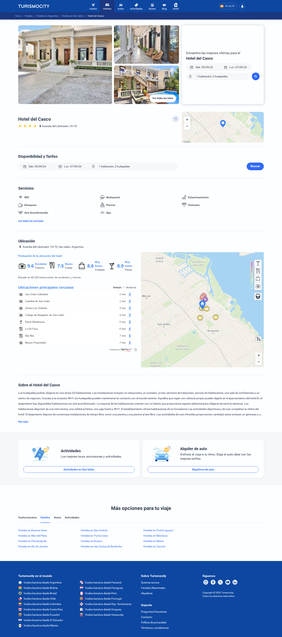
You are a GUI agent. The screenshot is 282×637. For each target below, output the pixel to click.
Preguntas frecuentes (154, 611)
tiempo (117, 287)
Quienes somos (150, 582)
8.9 (120, 266)
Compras (100, 269)
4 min (123, 315)
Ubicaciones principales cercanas (46, 287)
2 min (123, 308)
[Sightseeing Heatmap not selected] (258, 286)
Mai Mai (29, 335)
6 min (123, 328)
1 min (123, 294)
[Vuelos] (33, 6)
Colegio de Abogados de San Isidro (44, 315)
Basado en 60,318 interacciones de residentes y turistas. (50, 277)
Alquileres (147, 593)
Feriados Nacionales (153, 587)
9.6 (30, 266)
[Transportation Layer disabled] (258, 296)
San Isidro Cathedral (36, 294)
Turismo (39, 267)
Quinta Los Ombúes (36, 308)
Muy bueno (98, 264)
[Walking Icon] (130, 294)
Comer (68, 267)
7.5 (60, 266)
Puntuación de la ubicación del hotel (40, 255)
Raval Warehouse (35, 322)
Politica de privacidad (153, 622)
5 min (123, 322)
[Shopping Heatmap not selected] (258, 279)
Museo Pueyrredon (35, 342)
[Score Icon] (22, 266)
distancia (131, 287)
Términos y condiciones (155, 627)
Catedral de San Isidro (37, 301)
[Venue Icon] (21, 294)
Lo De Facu (31, 328)
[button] (242, 6)
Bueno (69, 264)
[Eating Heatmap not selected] (258, 271)
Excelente (41, 264)
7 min (123, 335)
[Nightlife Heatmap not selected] (258, 263)
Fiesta (128, 269)
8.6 (90, 266)
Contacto (146, 617)
